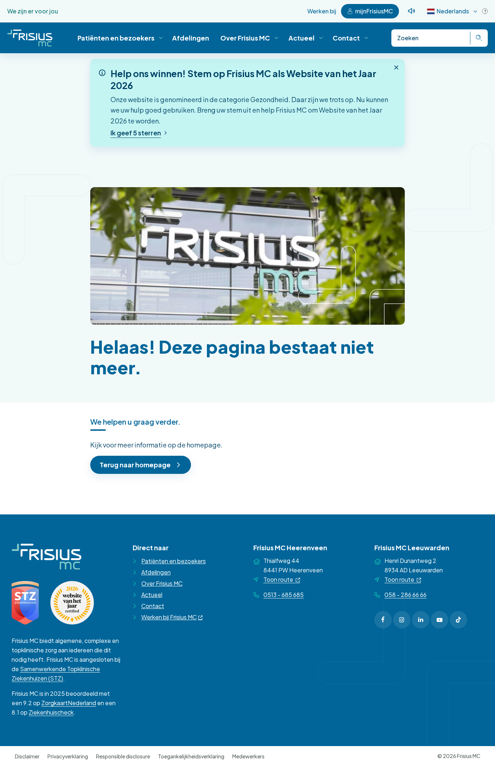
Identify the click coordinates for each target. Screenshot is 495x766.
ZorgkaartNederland (68, 703)
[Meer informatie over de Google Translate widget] (485, 11)
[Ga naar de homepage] (30, 37)
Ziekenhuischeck (51, 712)
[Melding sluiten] (396, 67)
